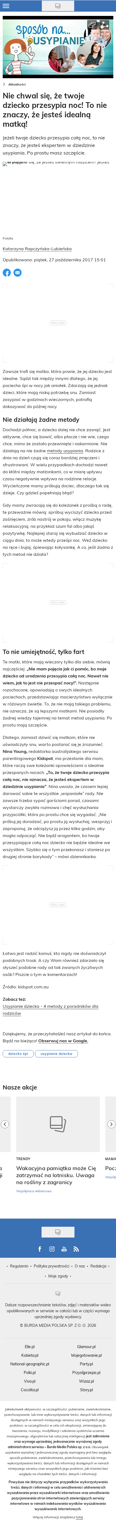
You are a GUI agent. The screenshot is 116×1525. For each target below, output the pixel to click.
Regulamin (19, 1266)
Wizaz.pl (86, 1381)
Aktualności (17, 84)
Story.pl (86, 1389)
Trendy (23, 1159)
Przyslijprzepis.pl (86, 1372)
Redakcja (98, 1266)
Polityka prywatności (51, 1266)
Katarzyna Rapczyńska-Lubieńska (37, 248)
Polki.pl (30, 1372)
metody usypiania (65, 450)
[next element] (111, 1155)
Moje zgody (58, 1276)
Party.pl (86, 1363)
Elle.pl (30, 1346)
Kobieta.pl (29, 1355)
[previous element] (5, 1155)
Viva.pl (29, 1381)
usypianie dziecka (56, 1053)
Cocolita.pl (30, 1389)
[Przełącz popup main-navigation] (6, 6)
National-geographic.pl (29, 1363)
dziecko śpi (18, 1053)
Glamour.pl (86, 1346)
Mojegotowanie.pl (86, 1355)
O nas (80, 1266)
